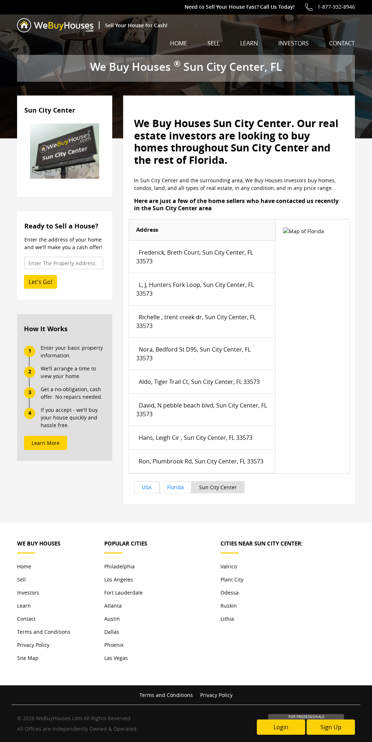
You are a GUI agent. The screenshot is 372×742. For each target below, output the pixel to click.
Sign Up (330, 727)
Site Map (28, 657)
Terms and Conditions (43, 631)
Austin (112, 618)
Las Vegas (116, 657)
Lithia (227, 618)
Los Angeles (118, 579)
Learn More (46, 442)
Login (281, 727)
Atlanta (113, 605)
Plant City (232, 579)
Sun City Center (218, 487)
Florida (175, 487)
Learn (249, 43)
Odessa (230, 592)
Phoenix (114, 644)
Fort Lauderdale (123, 592)
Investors (293, 43)
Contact (342, 43)
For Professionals (306, 716)
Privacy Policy (33, 644)
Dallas (111, 631)
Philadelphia (119, 566)
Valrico (229, 566)
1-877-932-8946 (336, 6)
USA (146, 487)
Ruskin (229, 605)
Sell (213, 43)
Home (178, 43)
